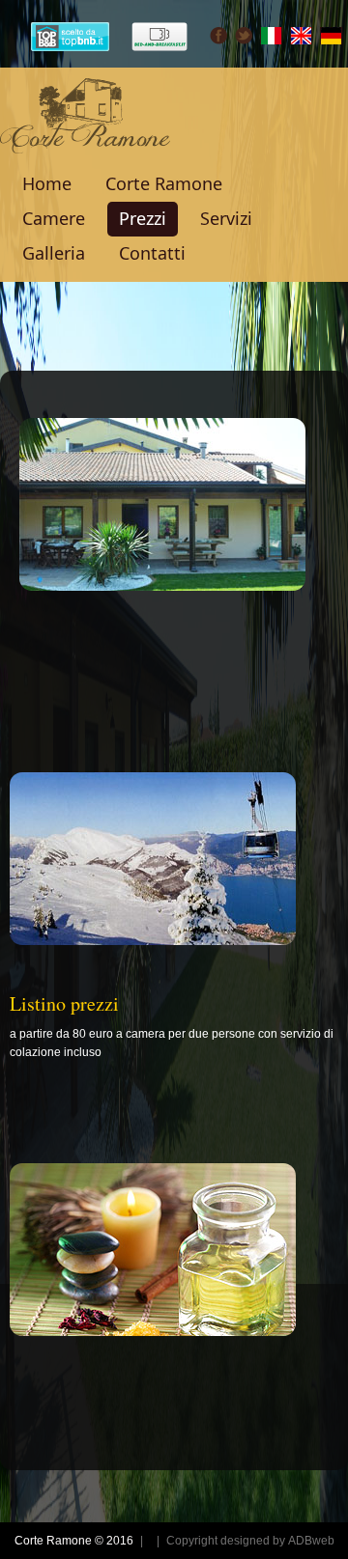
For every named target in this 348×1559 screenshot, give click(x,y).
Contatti (152, 252)
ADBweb (311, 1540)
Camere (53, 218)
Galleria (53, 252)
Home (47, 183)
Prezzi (142, 218)
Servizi (226, 218)
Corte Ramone (163, 183)
